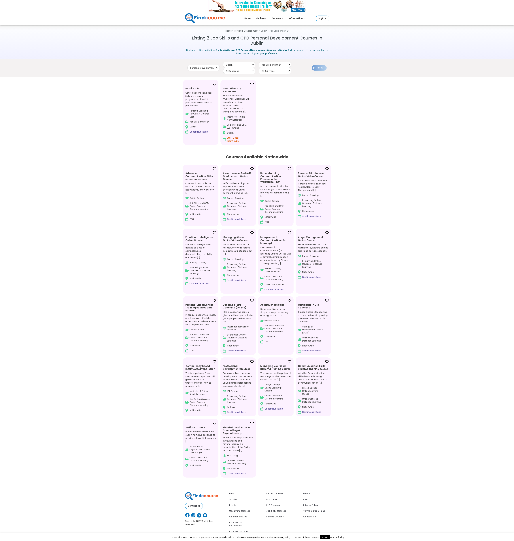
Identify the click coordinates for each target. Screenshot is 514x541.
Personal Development (246, 30)
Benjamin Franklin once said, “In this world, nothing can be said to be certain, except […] (313, 256)
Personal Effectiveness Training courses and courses (199, 307)
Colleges (261, 18)
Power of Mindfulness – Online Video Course (312, 174)
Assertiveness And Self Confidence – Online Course (237, 176)
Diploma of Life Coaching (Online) (234, 306)
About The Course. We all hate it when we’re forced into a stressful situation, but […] (237, 258)
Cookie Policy (337, 537)
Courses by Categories (235, 524)
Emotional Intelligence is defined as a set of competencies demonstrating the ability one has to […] (200, 260)
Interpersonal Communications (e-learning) (273, 240)
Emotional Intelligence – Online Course (200, 238)
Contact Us (194, 505)
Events (232, 505)
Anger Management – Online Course (311, 238)
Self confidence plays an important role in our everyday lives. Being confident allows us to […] (237, 196)
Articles (233, 499)
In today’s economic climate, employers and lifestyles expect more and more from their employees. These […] (200, 327)
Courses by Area (238, 516)
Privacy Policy (310, 505)
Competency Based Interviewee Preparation (200, 367)
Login (321, 18)
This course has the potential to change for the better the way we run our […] (275, 387)
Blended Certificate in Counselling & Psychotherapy (236, 430)
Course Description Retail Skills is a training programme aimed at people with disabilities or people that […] (198, 110)
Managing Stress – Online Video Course (235, 238)
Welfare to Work (195, 427)
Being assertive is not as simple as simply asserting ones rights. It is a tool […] (274, 323)
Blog (231, 493)
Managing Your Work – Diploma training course (275, 367)
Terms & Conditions (314, 510)
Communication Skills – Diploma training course (313, 367)
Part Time (271, 499)
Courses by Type (238, 531)
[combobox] (203, 68)
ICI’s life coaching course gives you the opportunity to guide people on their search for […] (238, 327)
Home (247, 18)
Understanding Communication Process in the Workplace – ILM (270, 177)
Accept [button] (325, 537)
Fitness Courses (275, 516)
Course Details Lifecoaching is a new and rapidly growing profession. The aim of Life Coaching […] (313, 327)
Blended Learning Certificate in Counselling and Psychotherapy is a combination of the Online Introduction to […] (238, 450)
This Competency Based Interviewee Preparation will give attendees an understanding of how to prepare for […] (200, 388)
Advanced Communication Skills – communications (200, 176)
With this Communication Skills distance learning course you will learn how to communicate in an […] (313, 389)
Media (306, 493)
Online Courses (274, 493)
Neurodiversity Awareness (232, 90)
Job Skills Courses (276, 510)
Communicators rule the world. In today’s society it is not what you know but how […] (200, 196)
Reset (319, 68)
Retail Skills (192, 88)
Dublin (264, 30)
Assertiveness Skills (272, 304)
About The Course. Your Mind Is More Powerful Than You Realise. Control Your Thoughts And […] (313, 194)
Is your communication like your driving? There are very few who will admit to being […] (275, 197)
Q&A (305, 499)
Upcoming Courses (239, 510)
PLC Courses (273, 505)
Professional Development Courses (236, 367)
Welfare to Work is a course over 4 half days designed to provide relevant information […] (200, 446)
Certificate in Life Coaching (308, 306)
